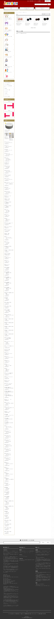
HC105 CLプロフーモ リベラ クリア (9, 149)
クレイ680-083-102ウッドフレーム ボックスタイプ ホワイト (9, 473)
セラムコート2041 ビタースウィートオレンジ (9, 357)
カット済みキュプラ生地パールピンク (8, 532)
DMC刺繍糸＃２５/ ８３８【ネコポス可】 (9, 418)
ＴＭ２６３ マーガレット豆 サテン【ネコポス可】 (9, 384)
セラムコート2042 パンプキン (8, 360)
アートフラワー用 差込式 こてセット (9, 346)
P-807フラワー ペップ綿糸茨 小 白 (7, 369)
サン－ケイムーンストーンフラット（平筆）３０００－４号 (8, 210)
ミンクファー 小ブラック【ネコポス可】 (44, 23)
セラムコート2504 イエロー (7, 261)
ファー (26, 12)
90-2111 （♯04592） (8, 311)
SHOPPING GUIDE (27, 8)
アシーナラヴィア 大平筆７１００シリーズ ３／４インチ (9, 154)
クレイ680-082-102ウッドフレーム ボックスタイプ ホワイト (9, 463)
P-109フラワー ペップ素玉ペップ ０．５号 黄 (8, 365)
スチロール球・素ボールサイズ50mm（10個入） (8, 338)
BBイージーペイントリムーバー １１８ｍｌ (9, 377)
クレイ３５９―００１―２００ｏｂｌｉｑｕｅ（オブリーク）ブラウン (9, 237)
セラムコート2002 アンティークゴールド (9, 353)
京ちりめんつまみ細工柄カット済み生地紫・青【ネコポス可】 (9, 293)
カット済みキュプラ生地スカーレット (8, 306)
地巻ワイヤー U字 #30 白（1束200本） (8, 206)
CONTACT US (42, 8)
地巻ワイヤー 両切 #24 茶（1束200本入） (9, 250)
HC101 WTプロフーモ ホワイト (8, 188)
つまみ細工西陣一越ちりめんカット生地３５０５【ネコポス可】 (8, 288)
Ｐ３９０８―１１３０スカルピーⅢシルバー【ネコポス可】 (8, 454)
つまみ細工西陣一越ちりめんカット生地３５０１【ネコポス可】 (8, 273)
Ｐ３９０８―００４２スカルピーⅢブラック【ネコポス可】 (8, 441)
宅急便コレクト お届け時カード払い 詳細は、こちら (26, 552)
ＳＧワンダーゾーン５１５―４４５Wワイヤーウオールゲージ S (9, 192)
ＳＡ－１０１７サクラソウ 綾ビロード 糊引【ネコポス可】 (9, 403)
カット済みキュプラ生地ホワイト (8, 520)
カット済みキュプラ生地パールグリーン (8, 528)
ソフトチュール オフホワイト (9, 226)
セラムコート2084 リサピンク (8, 215)
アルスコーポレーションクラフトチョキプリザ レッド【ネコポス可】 (10, 315)
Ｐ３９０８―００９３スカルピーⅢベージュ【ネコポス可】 (8, 436)
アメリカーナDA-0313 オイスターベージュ (8, 484)
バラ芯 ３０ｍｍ (8, 380)
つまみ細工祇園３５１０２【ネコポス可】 (7, 268)
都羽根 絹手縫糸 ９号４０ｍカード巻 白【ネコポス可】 (9, 387)
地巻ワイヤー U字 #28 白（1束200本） (8, 202)
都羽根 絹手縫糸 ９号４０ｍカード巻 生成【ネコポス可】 (9, 396)
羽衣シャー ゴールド (8, 411)
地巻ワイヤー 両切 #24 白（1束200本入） (9, 319)
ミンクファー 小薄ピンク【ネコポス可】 (19, 23)
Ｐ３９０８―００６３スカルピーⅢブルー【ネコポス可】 (8, 459)
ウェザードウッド (8, 264)
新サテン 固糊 (7, 233)
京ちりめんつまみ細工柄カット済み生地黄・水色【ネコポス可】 (9, 507)
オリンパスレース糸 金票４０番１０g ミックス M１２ (9, 373)
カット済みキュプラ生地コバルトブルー (8, 302)
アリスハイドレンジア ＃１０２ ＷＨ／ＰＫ (8, 175)
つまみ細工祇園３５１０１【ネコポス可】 (7, 493)
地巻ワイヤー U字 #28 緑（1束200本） (8, 246)
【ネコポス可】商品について (14, 594)
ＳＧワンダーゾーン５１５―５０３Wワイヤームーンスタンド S (9, 171)
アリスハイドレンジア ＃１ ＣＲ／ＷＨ (8, 230)
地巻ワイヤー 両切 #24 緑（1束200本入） (9, 323)
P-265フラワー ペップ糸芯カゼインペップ (8, 219)
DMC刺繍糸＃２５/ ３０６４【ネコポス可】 (9, 422)
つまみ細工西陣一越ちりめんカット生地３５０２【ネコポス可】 (8, 278)
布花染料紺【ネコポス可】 (7, 516)
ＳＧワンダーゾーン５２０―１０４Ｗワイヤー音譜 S (8, 167)
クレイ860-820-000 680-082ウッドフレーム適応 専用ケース (9, 479)
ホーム (17, 12)
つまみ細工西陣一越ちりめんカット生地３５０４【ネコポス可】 (8, 283)
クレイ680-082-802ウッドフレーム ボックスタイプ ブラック (9, 468)
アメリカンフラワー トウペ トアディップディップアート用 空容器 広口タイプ (9, 183)
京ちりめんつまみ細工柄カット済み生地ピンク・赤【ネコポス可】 (9, 502)
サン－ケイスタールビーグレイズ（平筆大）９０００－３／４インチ (8, 158)
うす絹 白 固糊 (8, 349)
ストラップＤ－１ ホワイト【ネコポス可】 (8, 243)
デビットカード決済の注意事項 (23, 556)
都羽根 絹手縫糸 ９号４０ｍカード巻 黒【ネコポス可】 (9, 391)
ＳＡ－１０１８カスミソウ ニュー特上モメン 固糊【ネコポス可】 (9, 408)
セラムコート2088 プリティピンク (8, 257)
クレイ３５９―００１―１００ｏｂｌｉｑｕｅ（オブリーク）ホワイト (9, 427)
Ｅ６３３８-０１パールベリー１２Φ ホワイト (9, 179)
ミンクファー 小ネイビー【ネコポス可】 (27, 23)
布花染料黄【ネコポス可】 (7, 512)
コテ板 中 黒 (8, 399)
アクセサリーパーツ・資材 (21, 12)
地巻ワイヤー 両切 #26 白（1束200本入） (9, 326)
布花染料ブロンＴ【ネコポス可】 (7, 299)
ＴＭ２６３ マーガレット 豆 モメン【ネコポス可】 (9, 223)
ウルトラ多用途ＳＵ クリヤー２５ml (8, 310)
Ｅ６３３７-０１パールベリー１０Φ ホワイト (9, 142)
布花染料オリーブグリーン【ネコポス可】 (8, 488)
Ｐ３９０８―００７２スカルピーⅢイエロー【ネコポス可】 (8, 432)
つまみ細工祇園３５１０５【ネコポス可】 (7, 497)
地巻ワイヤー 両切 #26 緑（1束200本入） (9, 330)
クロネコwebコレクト (22, 555)
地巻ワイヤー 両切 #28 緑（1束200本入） (9, 334)
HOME (11, 8)
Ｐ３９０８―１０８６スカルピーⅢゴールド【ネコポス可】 (8, 450)
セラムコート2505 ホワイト (6, 137)
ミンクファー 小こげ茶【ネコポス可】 (36, 23)
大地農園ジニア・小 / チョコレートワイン (10, 415)
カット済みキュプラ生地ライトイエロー (8, 524)
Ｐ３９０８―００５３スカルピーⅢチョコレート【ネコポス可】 (9, 445)
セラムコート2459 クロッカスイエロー (9, 146)
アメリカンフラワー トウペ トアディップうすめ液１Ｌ (9, 342)
